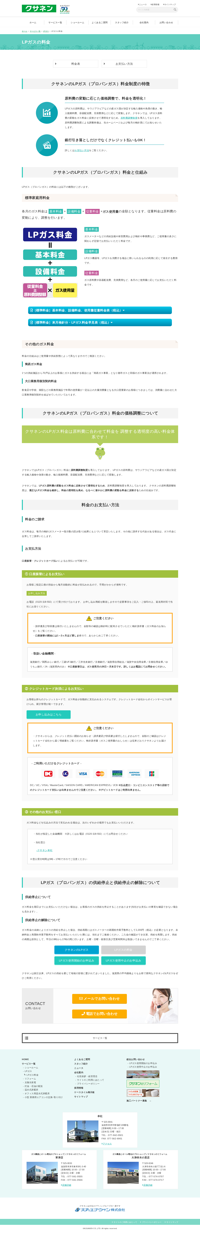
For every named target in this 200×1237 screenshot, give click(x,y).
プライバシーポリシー (88, 1083)
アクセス (107, 1143)
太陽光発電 (30, 1082)
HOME (25, 1059)
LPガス (28, 1071)
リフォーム (30, 1078)
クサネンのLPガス (77, 949)
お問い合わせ (166, 22)
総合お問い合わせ (136, 1059)
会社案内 (144, 22)
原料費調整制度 (129, 118)
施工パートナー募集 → (139, 1100)
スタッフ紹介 (122, 22)
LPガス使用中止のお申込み (123, 960)
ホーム (33, 22)
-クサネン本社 (44, 850)
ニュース (143, 4)
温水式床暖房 (31, 1089)
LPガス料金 (32, 1075)
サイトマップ (170, 4)
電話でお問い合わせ (101, 1014)
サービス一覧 (55, 22)
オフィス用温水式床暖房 (37, 1093)
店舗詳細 (66, 1185)
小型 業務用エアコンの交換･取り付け (44, 1097)
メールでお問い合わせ (101, 998)
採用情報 (155, 4)
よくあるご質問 (100, 22)
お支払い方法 (124, 63)
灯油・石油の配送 (34, 1086)
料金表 (75, 63)
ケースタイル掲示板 (84, 1092)
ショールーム (77, 22)
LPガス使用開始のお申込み (76, 960)
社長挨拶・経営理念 (87, 1076)
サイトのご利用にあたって (90, 1080)
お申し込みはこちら (49, 714)
